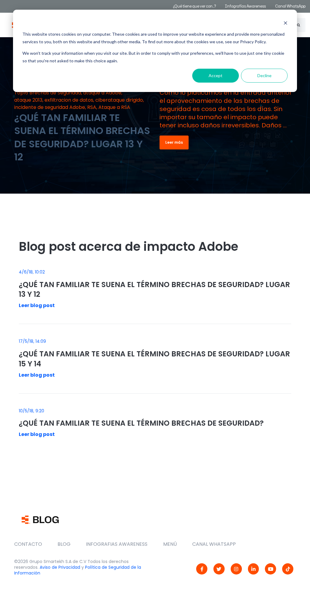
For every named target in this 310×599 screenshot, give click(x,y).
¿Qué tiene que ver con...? (194, 6)
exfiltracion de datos (69, 100)
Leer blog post (37, 305)
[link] (201, 568)
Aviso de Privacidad (60, 567)
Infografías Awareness (245, 6)
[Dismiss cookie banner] (285, 23)
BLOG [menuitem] (64, 544)
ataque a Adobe (102, 92)
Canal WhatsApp (290, 6)
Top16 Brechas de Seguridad (47, 92)
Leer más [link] (174, 142)
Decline (264, 75)
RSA (91, 107)
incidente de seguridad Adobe (49, 107)
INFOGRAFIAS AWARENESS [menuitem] (116, 544)
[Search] (298, 25)
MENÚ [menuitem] (170, 544)
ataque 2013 (28, 100)
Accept (216, 75)
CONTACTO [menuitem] (28, 544)
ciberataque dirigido (119, 100)
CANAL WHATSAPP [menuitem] (214, 544)
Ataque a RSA (114, 107)
